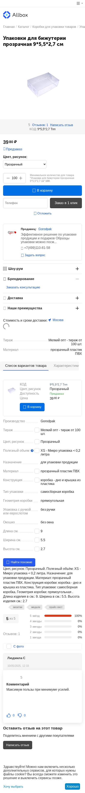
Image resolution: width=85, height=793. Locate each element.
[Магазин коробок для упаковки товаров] (15, 14)
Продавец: (29, 229)
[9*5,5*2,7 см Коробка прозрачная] (42, 84)
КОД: (33, 129)
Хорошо (72, 786)
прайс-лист (56, 607)
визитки (17, 607)
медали (35, 607)
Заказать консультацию (23, 287)
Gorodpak (45, 229)
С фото (18, 646)
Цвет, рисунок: (15, 157)
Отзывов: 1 (40, 125)
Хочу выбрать (13, 786)
